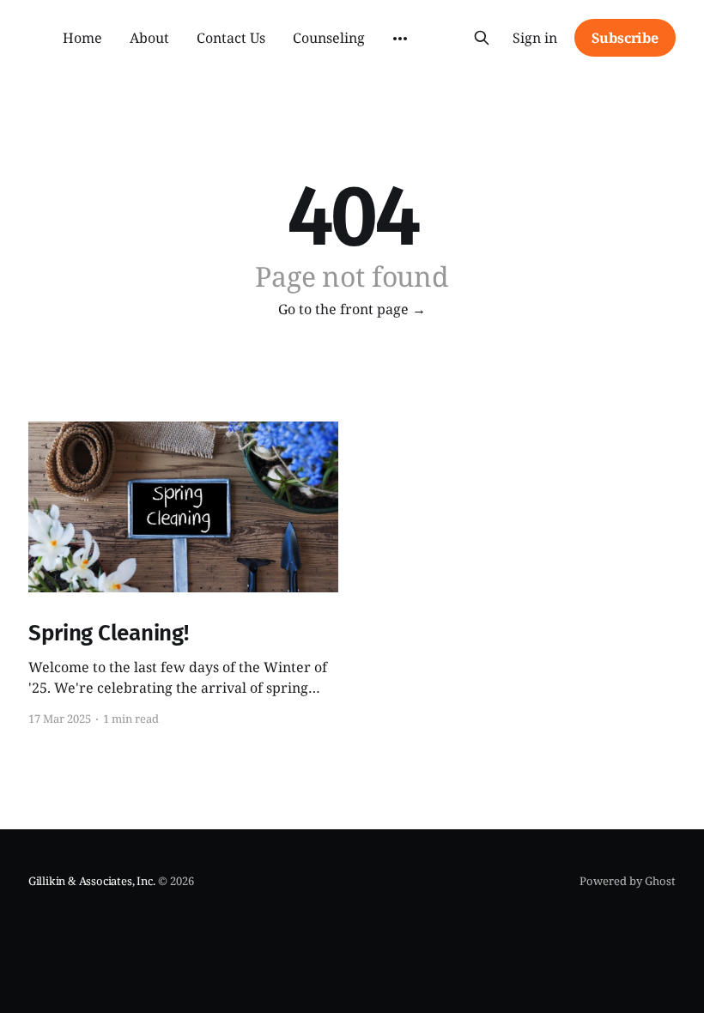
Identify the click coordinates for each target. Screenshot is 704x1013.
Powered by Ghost (628, 881)
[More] (400, 39)
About (149, 37)
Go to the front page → (352, 309)
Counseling (329, 37)
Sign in (535, 38)
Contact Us (231, 37)
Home (82, 37)
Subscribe (625, 37)
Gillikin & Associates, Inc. (91, 881)
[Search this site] (481, 38)
